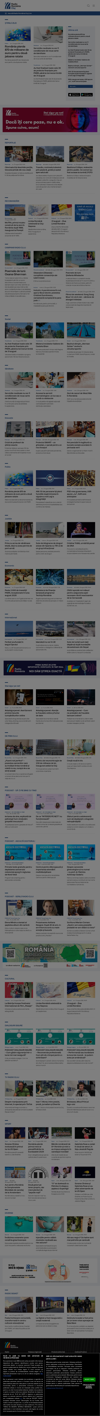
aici (21, 1398)
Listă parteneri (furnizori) (54, 1388)
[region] (50, 1384)
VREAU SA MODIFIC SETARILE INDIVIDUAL (89, 1386)
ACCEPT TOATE (89, 1379)
